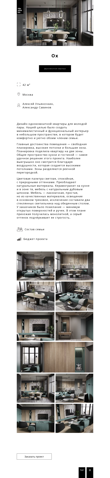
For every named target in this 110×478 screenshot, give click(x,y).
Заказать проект (34, 456)
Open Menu (91, 7)
